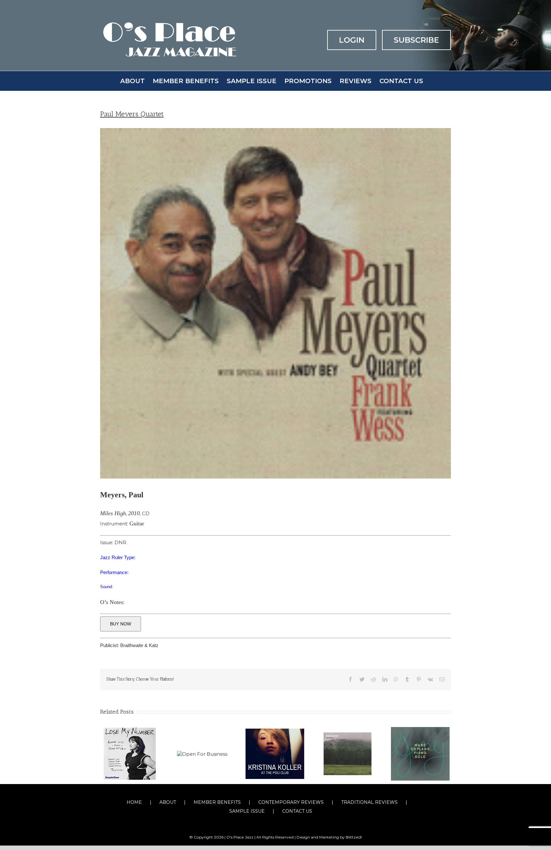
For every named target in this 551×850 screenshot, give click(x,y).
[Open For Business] (202, 754)
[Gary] (420, 753)
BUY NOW (120, 623)
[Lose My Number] (129, 753)
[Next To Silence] (347, 753)
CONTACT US (297, 811)
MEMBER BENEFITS (217, 802)
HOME (134, 802)
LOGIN (351, 40)
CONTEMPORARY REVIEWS (291, 802)
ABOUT (167, 802)
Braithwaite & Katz (139, 645)
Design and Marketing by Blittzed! (329, 837)
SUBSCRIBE (416, 40)
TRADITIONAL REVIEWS (369, 802)
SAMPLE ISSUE (247, 811)
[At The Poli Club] (275, 753)
